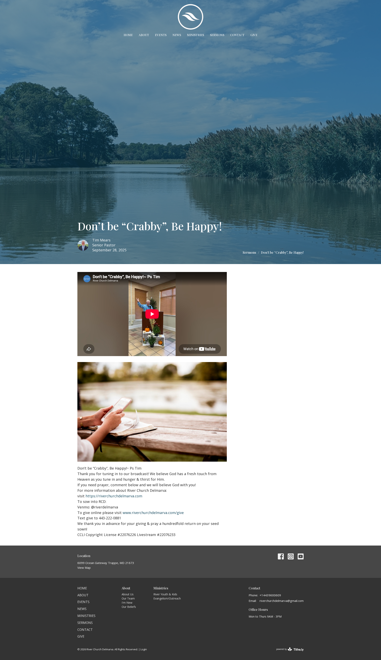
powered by (287, 652)
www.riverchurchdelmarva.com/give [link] (153, 512)
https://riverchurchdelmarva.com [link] (114, 496)
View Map (84, 568)
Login (143, 649)
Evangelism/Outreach (167, 598)
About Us (128, 594)
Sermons (217, 35)
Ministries (195, 35)
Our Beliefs (129, 607)
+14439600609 (270, 595)
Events (160, 35)
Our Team (128, 598)
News (176, 35)
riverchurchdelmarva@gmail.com (282, 601)
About (144, 35)
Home (128, 35)
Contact (237, 35)
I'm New (127, 602)
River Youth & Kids (165, 594)
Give (253, 35)
